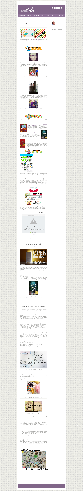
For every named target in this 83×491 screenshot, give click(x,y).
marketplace (38, 39)
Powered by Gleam (34, 232)
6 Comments (38, 246)
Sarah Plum (27, 9)
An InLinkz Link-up (33, 234)
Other (23, 473)
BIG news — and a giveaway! (33, 24)
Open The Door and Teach (33, 244)
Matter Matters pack (23, 174)
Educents (30, 39)
